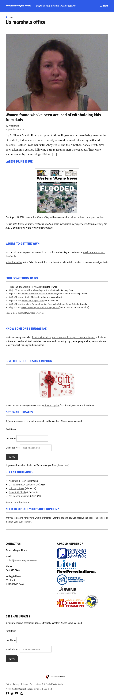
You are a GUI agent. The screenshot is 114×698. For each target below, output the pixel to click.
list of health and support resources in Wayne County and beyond (63, 337)
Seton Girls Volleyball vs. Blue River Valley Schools (43, 304)
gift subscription (51, 405)
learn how (63, 465)
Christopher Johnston (19, 496)
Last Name (11, 438)
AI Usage (24, 684)
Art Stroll (26, 297)
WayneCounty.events (35, 313)
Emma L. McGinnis (17, 492)
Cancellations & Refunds (40, 684)
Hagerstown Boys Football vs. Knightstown (40, 307)
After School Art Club (32, 287)
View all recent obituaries (18, 502)
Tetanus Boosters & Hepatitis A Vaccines (39, 293)
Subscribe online (14, 262)
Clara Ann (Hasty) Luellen (21, 484)
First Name (11, 429)
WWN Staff (14, 125)
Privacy (16, 684)
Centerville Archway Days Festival (35, 290)
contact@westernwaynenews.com (22, 560)
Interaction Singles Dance (33, 300)
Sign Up (12, 457)
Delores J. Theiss (16, 488)
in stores (81, 217)
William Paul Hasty (17, 481)
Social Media (57, 684)
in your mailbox (96, 217)
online (73, 217)
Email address (13, 447)
